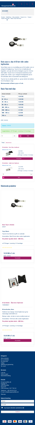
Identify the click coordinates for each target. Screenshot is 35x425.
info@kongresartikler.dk (12, 392)
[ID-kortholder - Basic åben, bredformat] (9, 153)
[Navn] (17, 401)
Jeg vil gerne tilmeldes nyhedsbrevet (16, 408)
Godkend (18, 411)
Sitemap (3, 394)
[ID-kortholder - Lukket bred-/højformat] (9, 169)
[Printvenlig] (7, 19)
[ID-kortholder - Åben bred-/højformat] (17, 284)
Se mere (3, 366)
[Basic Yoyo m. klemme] (17, 206)
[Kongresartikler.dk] (8, 4)
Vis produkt (17, 258)
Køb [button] (28, 136)
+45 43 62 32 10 (12, 390)
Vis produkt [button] (18, 158)
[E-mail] (17, 404)
